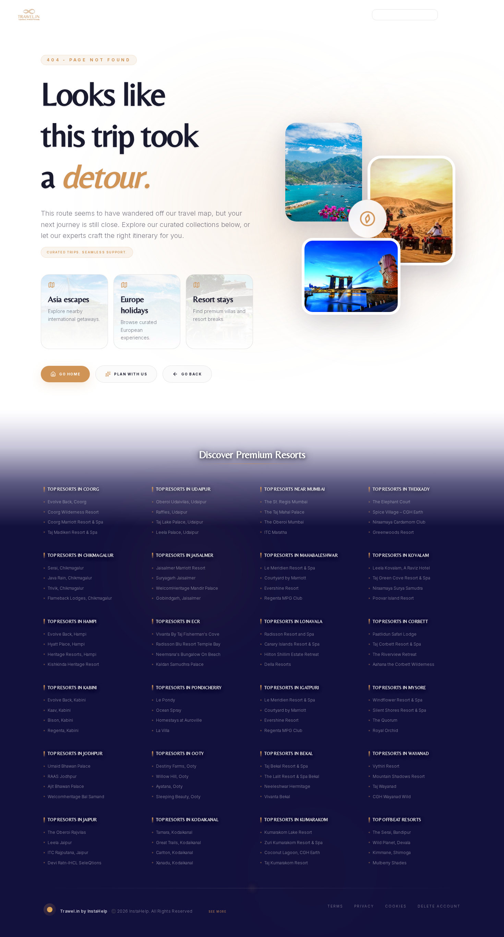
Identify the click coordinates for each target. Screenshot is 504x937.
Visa (258, 14)
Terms (335, 906)
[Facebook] (481, 15)
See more (217, 911)
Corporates (296, 14)
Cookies (396, 906)
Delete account (439, 906)
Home (108, 14)
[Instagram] (465, 15)
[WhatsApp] (448, 15)
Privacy (364, 906)
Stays (228, 14)
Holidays (191, 14)
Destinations (145, 14)
